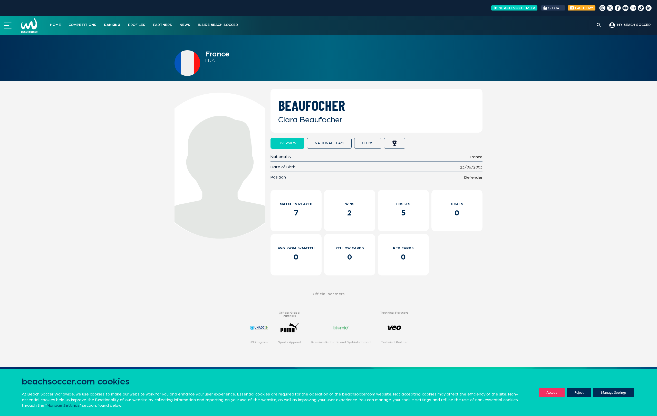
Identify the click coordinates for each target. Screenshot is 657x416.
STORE (555, 8)
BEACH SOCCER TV (516, 8)
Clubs (367, 143)
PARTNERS (162, 25)
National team (329, 143)
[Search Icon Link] (599, 25)
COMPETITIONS (82, 25)
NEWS (185, 25)
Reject (579, 392)
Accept (551, 392)
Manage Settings (613, 392)
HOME (55, 25)
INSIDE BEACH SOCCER (218, 25)
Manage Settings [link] (63, 405)
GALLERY (583, 8)
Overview (287, 143)
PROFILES (136, 25)
